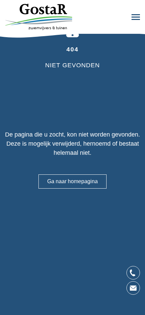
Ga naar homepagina (72, 181)
